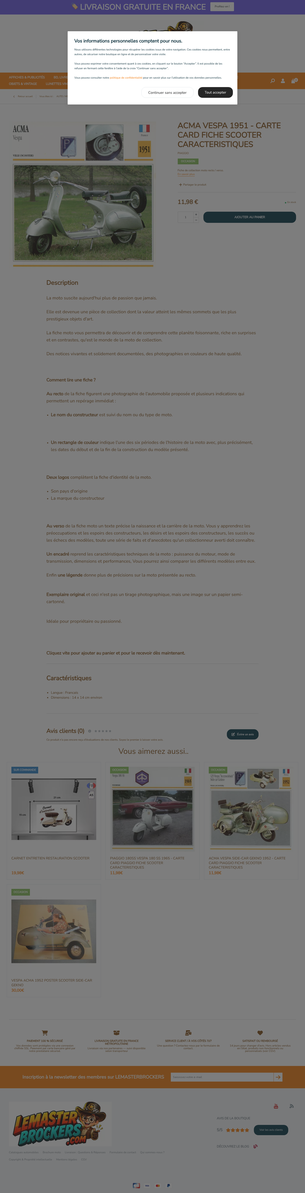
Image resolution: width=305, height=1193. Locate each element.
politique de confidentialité (126, 78)
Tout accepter (215, 92)
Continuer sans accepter (167, 92)
